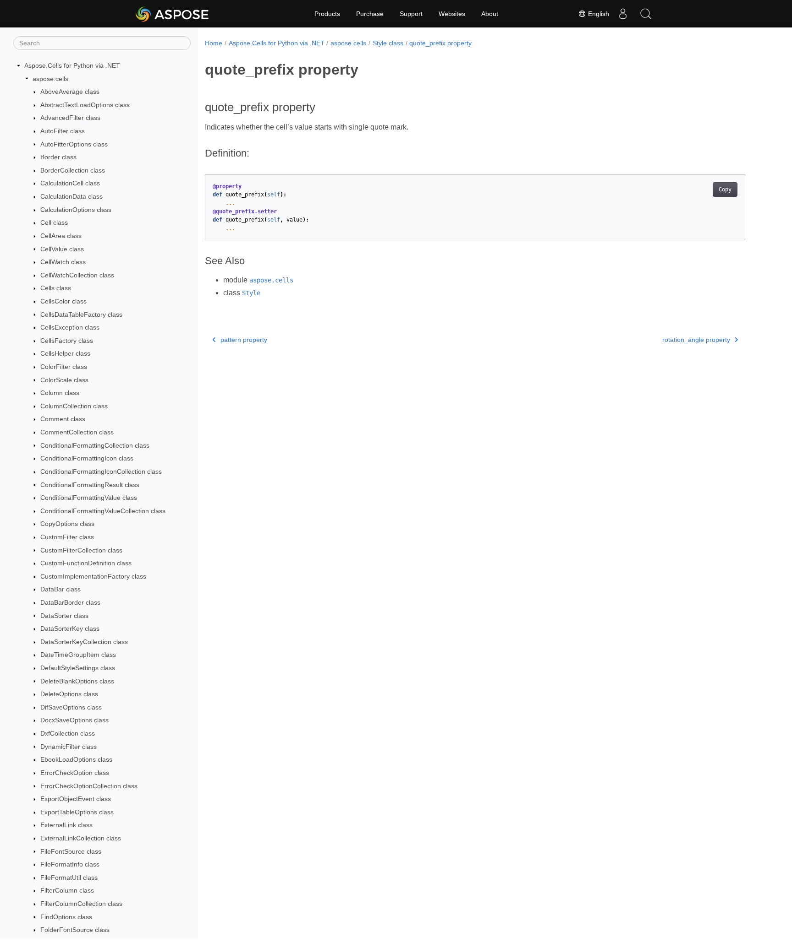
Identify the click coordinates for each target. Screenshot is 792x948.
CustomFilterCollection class (81, 550)
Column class (59, 392)
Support (411, 13)
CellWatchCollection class (77, 275)
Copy (725, 189)
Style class (388, 43)
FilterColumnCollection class (81, 903)
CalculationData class (71, 196)
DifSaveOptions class (71, 707)
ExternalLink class (66, 825)
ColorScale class (64, 380)
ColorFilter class (63, 366)
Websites (452, 13)
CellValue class (62, 249)
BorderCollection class (72, 170)
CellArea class (61, 235)
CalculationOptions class (75, 209)
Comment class (62, 419)
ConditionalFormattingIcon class (86, 458)
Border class (58, 157)
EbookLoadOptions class (76, 759)
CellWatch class (63, 261)
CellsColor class (63, 301)
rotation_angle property (696, 339)
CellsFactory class (66, 340)
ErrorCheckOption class (74, 772)
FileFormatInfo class (69, 864)
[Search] (645, 13)
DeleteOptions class (69, 694)
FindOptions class (66, 917)
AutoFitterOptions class (74, 144)
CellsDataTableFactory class (81, 314)
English (597, 13)
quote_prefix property (440, 43)
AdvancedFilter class (70, 117)
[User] (622, 13)
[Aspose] (172, 13)
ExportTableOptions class (77, 812)
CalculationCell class (70, 183)
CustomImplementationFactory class (93, 576)
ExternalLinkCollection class (80, 838)
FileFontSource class (70, 851)
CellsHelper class (65, 353)
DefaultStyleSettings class (77, 668)
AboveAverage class (69, 91)
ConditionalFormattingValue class (88, 497)
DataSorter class (64, 615)
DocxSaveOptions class (74, 720)
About (489, 13)
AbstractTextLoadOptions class (85, 104)
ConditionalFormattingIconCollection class (101, 471)
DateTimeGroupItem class (78, 654)
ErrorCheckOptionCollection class (89, 786)
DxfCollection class (67, 733)
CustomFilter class (67, 537)
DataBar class (60, 589)
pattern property (243, 339)
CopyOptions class (67, 523)
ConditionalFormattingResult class (89, 484)
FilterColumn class (67, 890)
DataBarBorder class (70, 602)
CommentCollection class (77, 432)
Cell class (54, 222)
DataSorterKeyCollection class (84, 641)
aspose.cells (50, 78)
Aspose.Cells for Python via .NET (72, 65)
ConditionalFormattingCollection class (94, 445)
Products (327, 13)
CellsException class (69, 327)
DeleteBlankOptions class (77, 681)
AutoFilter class (62, 131)
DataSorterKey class (69, 628)
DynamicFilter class (68, 746)
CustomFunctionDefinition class (86, 563)
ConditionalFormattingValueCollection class (102, 511)
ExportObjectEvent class (75, 798)
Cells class (55, 288)
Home (213, 43)
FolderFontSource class (75, 929)
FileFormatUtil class (69, 877)
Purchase (370, 13)
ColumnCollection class (74, 406)
